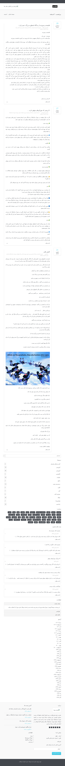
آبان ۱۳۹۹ (58, 655)
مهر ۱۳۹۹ (58, 658)
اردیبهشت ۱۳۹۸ (57, 674)
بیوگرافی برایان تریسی (54, 586)
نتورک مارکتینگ (12, 112)
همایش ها (32, 501)
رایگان (58, 517)
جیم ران (48, 514)
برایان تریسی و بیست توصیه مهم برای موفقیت (49, 572)
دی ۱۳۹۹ (59, 651)
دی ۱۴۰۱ (59, 639)
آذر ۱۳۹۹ (59, 653)
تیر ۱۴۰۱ (59, 643)
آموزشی (46, 27)
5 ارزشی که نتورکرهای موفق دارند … (38, 110)
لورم (23, 517)
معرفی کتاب (32, 494)
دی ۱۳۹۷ (59, 682)
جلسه (53, 514)
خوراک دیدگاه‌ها (28, 740)
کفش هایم (47, 252)
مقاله (43, 27)
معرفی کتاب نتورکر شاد (54, 530)
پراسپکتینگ (16, 519)
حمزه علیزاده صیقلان (44, 29)
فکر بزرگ (18, 27)
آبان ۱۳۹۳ (58, 697)
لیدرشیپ (14, 517)
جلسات (22, 112)
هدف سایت (57, 603)
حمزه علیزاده (36, 514)
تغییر (23, 27)
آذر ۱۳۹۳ (59, 695)
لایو (32, 490)
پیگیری (52, 522)
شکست (44, 517)
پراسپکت (23, 519)
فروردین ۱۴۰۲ (57, 633)
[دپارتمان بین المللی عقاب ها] (11, 6)
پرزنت (10, 519)
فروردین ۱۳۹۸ (57, 676)
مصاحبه (8, 517)
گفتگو (36, 522)
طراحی (58, 611)
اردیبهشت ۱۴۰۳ (57, 624)
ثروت (21, 27)
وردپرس (30, 742)
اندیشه (36, 27)
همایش (29, 519)
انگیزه (48, 512)
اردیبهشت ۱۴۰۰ (57, 647)
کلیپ (32, 487)
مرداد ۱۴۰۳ (58, 622)
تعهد (18, 512)
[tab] (32, 603)
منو (54, 6)
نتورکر (43, 519)
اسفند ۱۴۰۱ (58, 635)
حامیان (42, 514)
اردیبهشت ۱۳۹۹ (57, 660)
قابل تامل (57, 614)
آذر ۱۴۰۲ (59, 626)
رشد (54, 517)
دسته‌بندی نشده (32, 484)
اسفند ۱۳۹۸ (58, 664)
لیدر (19, 517)
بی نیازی (33, 512)
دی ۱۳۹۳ (59, 693)
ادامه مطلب (57, 539)
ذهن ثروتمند (18, 112)
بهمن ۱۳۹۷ (58, 680)
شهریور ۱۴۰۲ (58, 628)
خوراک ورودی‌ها (28, 738)
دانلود (32, 480)
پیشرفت (26, 27)
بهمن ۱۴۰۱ (58, 637)
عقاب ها (38, 517)
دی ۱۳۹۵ (59, 685)
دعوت (18, 514)
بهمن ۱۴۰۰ (58, 645)
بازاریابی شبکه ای (31, 27)
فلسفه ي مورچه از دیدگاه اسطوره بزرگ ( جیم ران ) (34, 25)
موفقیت (17, 254)
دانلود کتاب (23, 514)
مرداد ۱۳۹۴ (58, 689)
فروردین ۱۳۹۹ (57, 662)
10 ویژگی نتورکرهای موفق (54, 558)
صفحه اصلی (11, 14)
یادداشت (46, 254)
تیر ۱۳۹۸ (59, 670)
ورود (31, 736)
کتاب (48, 522)
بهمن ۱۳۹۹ (58, 649)
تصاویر (22, 512)
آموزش (39, 27)
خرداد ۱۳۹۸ (58, 672)
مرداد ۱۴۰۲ (58, 631)
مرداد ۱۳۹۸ (58, 668)
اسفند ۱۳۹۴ (58, 687)
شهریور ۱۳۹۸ (58, 666)
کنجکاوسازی (42, 522)
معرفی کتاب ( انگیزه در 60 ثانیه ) (52, 544)
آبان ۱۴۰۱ (58, 641)
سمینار (49, 517)
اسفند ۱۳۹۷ (58, 678)
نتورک (48, 519)
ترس (27, 512)
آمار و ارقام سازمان (32, 464)
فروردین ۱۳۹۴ (57, 691)
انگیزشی (32, 474)
